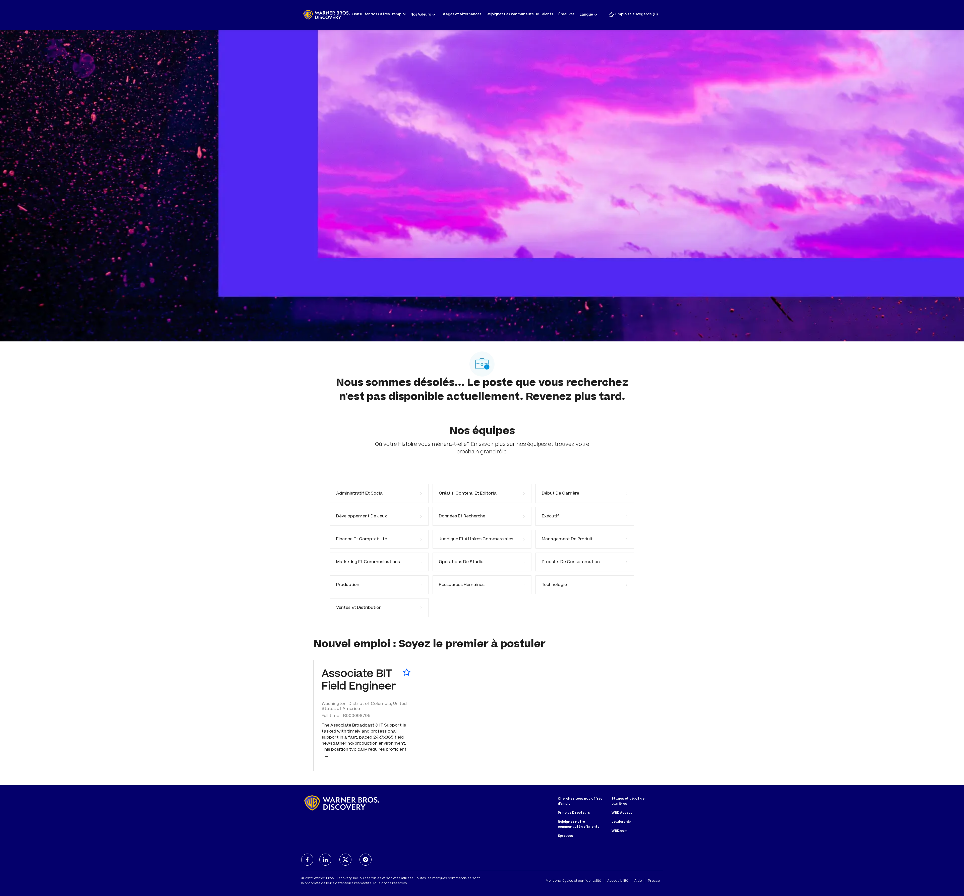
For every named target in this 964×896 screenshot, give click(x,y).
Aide (638, 880)
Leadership (621, 821)
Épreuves (566, 14)
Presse (654, 880)
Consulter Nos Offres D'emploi (378, 14)
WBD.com (619, 830)
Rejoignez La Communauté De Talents (520, 14)
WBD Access (622, 812)
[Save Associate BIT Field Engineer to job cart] (407, 672)
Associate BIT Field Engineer (359, 681)
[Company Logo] (326, 15)
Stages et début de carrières (628, 801)
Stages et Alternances (461, 14)
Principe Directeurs (574, 812)
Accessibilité (617, 880)
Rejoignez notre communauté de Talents (578, 824)
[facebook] (307, 860)
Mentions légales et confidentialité (573, 880)
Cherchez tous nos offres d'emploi (580, 801)
